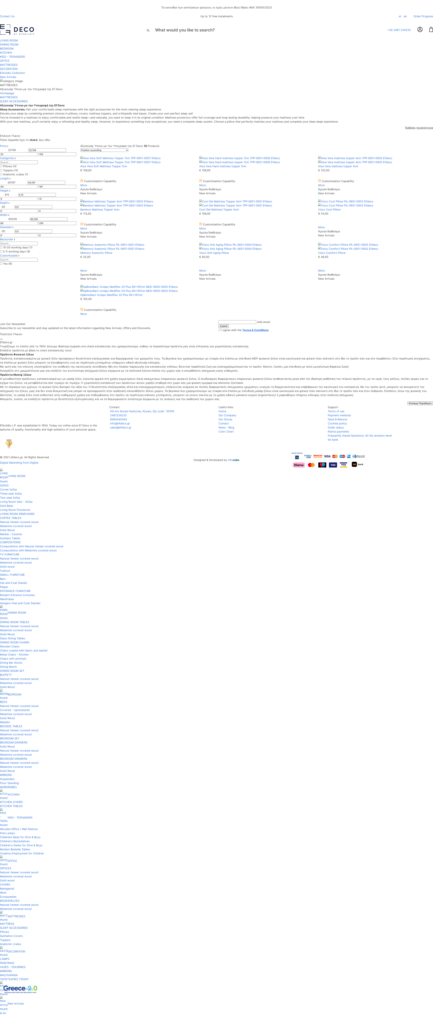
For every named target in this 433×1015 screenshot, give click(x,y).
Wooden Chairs (9, 646)
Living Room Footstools (15, 509)
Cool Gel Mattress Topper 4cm (219, 209)
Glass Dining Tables (12, 638)
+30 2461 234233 (399, 30)
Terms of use (336, 411)
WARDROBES (8, 787)
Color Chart (226, 431)
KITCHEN (6, 52)
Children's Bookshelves (15, 841)
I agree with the (245, 330)
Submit (223, 326)
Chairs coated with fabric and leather (24, 650)
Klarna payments (338, 431)
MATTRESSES (9, 64)
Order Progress (423, 16)
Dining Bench (8, 666)
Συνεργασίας (8, 896)
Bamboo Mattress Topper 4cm (99, 209)
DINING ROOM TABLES (14, 622)
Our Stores (225, 419)
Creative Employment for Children (22, 853)
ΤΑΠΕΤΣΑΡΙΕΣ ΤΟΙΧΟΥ (14, 979)
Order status (336, 427)
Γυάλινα (5, 570)
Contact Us (7, 16)
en (405, 16)
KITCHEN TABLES (11, 806)
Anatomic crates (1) (15, 174)
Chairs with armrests (13, 658)
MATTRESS (7, 923)
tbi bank (333, 439)
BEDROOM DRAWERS (13, 742)
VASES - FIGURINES (13, 967)
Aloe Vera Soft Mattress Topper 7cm (103, 166)
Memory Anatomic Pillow (96, 252)
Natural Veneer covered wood (19, 522)
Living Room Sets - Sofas (16, 501)
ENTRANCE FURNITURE (15, 591)
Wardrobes (7, 599)
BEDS (3, 702)
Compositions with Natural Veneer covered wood (31, 546)
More (83, 185)
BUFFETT (6, 674)
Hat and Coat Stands (13, 583)
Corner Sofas (8, 489)
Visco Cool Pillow (329, 209)
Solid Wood (7, 530)
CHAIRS (5, 884)
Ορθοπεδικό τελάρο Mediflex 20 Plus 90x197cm (111, 295)
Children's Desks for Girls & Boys (21, 845)
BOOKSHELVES (9, 900)
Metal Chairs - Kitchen (14, 654)
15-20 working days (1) (17, 247)
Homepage (7, 93)
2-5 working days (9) (16, 251)
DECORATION (9, 69)
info (233, 460)
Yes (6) (7, 263)
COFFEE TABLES (10, 518)
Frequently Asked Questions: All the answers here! (360, 435)
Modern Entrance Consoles (17, 595)
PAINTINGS (7, 963)
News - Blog (226, 427)
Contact (224, 423)
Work (3, 892)
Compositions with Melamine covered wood (28, 550)
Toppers (5, 940)
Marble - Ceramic (11, 534)
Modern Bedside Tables (15, 849)
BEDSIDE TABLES (11, 726)
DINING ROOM (9, 44)
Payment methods (339, 415)
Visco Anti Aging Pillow (214, 252)
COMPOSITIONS (10, 542)
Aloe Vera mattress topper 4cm (338, 166)
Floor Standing (9, 783)
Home (222, 411)
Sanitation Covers (11, 936)
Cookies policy (337, 423)
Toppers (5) (10, 170)
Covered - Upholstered (15, 710)
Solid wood (7, 566)
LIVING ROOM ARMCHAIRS (17, 514)
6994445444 (118, 419)
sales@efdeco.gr (120, 427)
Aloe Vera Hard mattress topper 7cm (222, 166)
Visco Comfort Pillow (332, 252)
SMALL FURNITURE (12, 574)
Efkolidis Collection (12, 73)
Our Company (227, 415)
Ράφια (4, 587)
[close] (1, 339)
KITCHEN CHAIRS (11, 802)
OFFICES (5, 868)
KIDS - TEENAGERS (12, 56)
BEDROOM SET (9, 738)
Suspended (7, 779)
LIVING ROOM (9, 40)
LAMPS (4, 959)
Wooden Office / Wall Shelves (19, 829)
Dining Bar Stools (11, 662)
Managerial (7, 888)
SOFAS (4, 485)
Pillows (4, 932)
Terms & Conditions (255, 330)
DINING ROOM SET (12, 670)
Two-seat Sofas (10, 497)
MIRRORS (6, 775)
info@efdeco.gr (119, 423)
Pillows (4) (10, 166)
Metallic (5, 722)
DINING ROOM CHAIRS (14, 642)
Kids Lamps (7, 833)
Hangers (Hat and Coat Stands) (20, 603)
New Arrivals (8, 77)
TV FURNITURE (9, 554)
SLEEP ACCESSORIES (14, 927)
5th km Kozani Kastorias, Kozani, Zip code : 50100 (141, 411)
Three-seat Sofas (11, 493)
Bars (3, 578)
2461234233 (118, 415)
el (400, 16)
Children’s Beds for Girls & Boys (20, 837)
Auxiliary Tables (10, 538)
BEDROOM (7, 48)
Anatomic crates (10, 944)
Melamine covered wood (16, 526)
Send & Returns (337, 419)
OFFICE (4, 60)
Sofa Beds (6, 505)
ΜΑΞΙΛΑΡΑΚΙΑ (9, 975)
